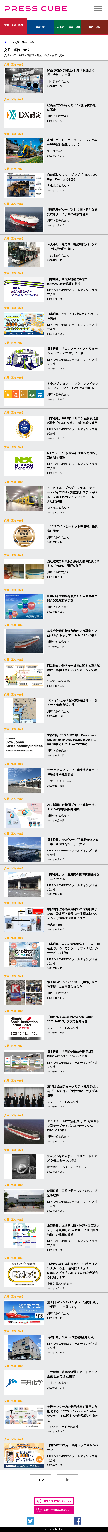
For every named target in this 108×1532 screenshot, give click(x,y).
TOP (40, 1480)
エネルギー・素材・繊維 (68, 27)
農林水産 (40, 27)
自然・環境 (94, 27)
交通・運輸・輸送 (13, 25)
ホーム (8, 42)
